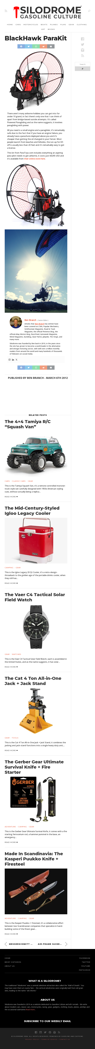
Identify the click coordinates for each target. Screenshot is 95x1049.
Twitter (86, 962)
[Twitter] (16, 360)
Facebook (84, 958)
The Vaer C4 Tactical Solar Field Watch (35, 597)
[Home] (48, 12)
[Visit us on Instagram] (82, 50)
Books (51, 29)
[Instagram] (9, 360)
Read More (10, 497)
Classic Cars (19, 481)
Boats (44, 24)
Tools (15, 738)
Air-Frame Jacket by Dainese (52, 944)
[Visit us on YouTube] (40, 1032)
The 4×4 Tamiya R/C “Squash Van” (28, 424)
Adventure (10, 827)
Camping (9, 568)
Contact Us (64, 1039)
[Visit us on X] (82, 44)
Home (10, 24)
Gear (71, 24)
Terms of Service (49, 1039)
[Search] (89, 11)
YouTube (85, 966)
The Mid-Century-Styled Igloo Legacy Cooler (32, 511)
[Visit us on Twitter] (45, 1032)
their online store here (34, 158)
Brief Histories (13, 962)
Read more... (31, 1009)
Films (63, 24)
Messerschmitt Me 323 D (21, 944)
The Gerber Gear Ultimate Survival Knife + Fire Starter (34, 767)
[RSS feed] (6, 11)
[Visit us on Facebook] (82, 39)
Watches (16, 654)
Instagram (84, 970)
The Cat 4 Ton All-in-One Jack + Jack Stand (33, 681)
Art (43, 29)
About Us (10, 966)
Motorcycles (31, 24)
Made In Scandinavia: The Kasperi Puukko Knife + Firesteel (34, 859)
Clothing (82, 24)
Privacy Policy (32, 1039)
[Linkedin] (13, 360)
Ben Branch (39, 324)
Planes (54, 24)
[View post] (36, 454)
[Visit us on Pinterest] (50, 1032)
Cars (18, 24)
